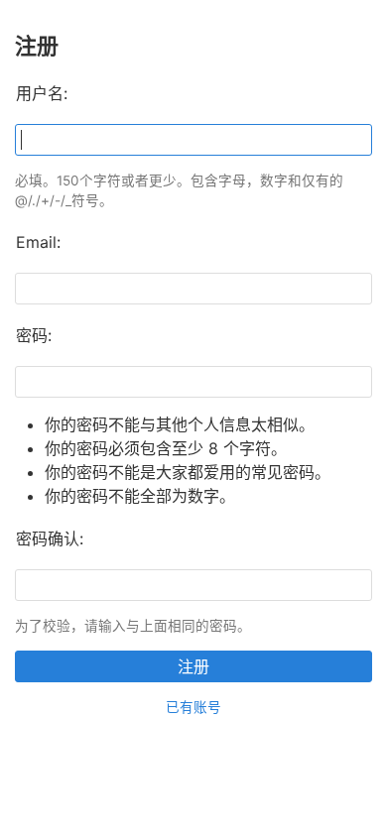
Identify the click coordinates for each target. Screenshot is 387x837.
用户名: (41, 93)
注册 (193, 666)
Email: (38, 242)
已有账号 (193, 707)
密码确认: (49, 538)
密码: (34, 335)
